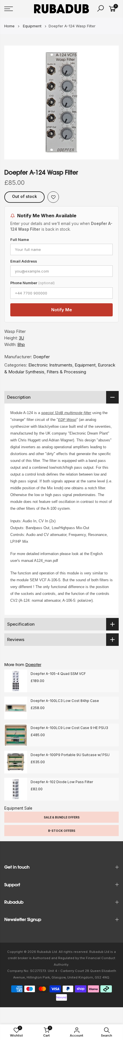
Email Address (23, 261)
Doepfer (41, 356)
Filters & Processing (66, 371)
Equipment (85, 365)
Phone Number (32, 283)
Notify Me (61, 309)
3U (21, 337)
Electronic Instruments (50, 365)
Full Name (19, 240)
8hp (21, 344)
